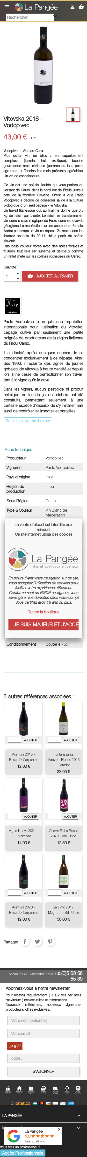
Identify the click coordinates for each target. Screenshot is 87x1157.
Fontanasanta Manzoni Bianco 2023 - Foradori (63, 759)
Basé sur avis (35, 1141)
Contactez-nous (41, 974)
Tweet (37, 941)
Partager (25, 941)
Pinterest (50, 941)
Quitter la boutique (43, 612)
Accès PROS (18, 974)
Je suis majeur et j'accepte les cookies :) (46, 624)
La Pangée (34, 1131)
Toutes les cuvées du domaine (28, 421)
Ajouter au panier (50, 276)
